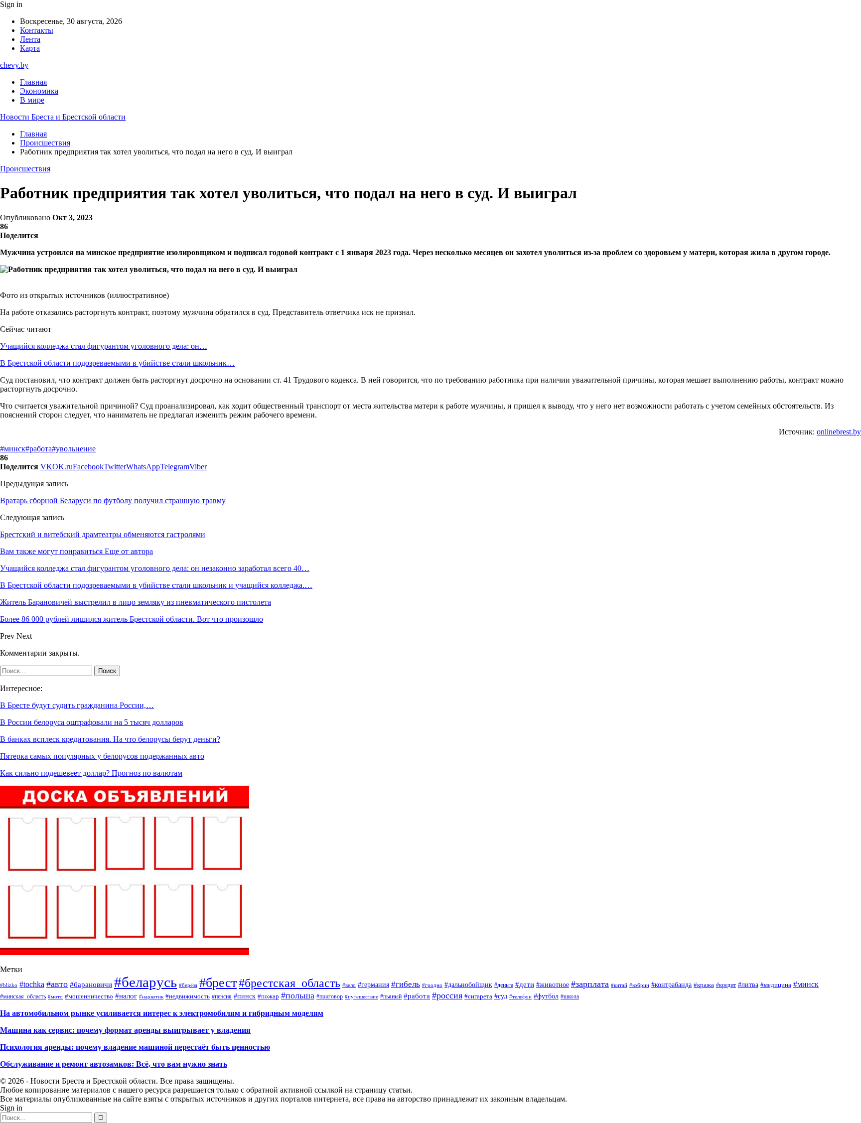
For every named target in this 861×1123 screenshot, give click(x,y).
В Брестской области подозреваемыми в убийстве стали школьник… (117, 363)
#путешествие (361, 996)
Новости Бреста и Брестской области (63, 117)
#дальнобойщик (468, 984)
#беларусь (145, 982)
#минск (12, 448)
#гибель (405, 984)
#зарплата (590, 984)
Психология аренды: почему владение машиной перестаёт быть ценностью (135, 1047)
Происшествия (25, 168)
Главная (33, 82)
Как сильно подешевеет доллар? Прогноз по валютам (91, 773)
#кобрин (639, 985)
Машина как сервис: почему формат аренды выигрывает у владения (125, 1030)
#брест (218, 983)
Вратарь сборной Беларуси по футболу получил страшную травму (113, 500)
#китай (619, 985)
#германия (373, 984)
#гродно (432, 985)
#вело (349, 985)
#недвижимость (187, 996)
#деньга (503, 985)
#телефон (520, 996)
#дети (524, 984)
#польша (297, 995)
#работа (38, 448)
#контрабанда (671, 984)
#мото (55, 996)
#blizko (8, 985)
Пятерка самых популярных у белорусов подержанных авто (102, 756)
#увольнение (74, 448)
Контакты (36, 30)
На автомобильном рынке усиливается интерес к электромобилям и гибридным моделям (161, 1013)
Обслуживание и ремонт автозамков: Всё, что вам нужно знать (113, 1064)
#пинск (245, 996)
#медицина (775, 985)
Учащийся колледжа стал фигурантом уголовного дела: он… (103, 346)
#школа (570, 996)
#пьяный (391, 996)
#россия (447, 995)
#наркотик (151, 996)
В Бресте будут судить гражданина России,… (77, 705)
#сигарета (478, 996)
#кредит (726, 985)
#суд (500, 996)
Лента (30, 39)
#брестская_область (289, 983)
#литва (748, 984)
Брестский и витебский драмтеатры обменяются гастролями (102, 534)
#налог (126, 996)
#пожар (268, 996)
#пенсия (222, 996)
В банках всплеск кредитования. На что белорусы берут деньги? (110, 739)
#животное (552, 984)
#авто (57, 984)
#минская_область (23, 996)
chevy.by (14, 65)
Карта (30, 48)
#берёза (188, 985)
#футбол (546, 996)
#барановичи (91, 984)
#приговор (329, 996)
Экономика (39, 91)
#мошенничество (89, 996)
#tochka (31, 984)
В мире (32, 100)
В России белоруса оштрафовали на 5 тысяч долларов (91, 722)
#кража (704, 985)
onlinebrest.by (839, 431)
